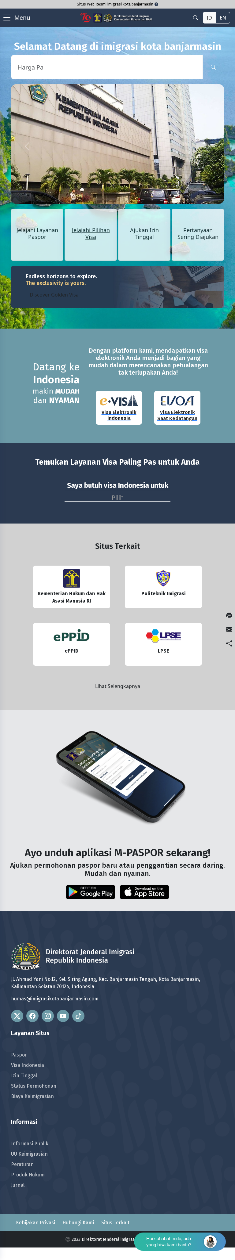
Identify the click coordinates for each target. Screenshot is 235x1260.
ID (209, 17)
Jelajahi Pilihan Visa (91, 233)
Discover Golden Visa (54, 294)
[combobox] (117, 496)
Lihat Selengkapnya (117, 686)
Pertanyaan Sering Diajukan (197, 233)
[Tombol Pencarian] (213, 67)
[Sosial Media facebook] (32, 1016)
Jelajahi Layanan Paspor (37, 233)
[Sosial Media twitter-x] (17, 1016)
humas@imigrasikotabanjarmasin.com (55, 999)
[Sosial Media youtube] (63, 1016)
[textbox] (117, 496)
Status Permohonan (33, 1086)
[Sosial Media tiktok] (78, 1016)
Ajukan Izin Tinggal (144, 233)
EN (223, 17)
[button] (27, 146)
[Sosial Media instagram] (48, 1016)
